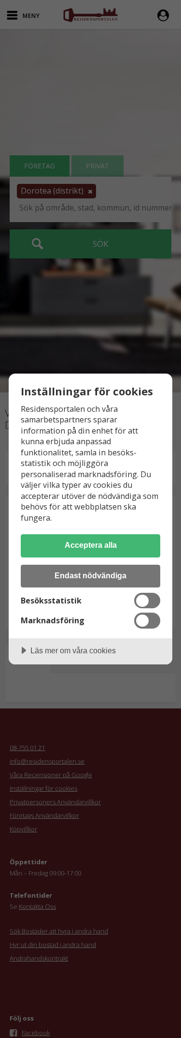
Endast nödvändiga (90, 575)
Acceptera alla (91, 545)
